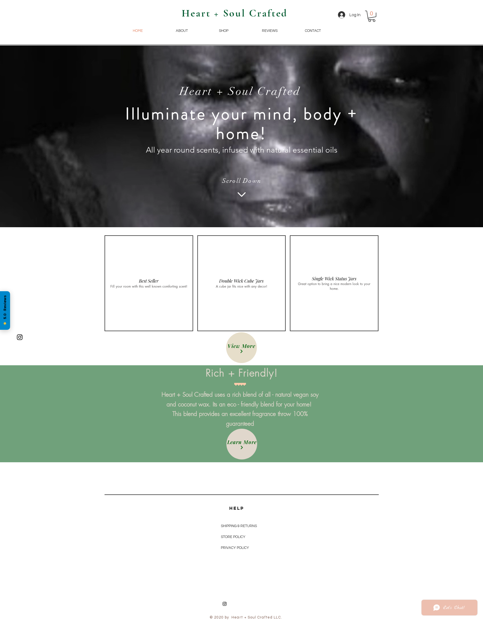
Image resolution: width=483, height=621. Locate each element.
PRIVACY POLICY (235, 548)
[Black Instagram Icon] (19, 337)
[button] (371, 16)
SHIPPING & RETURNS (239, 526)
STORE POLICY (233, 537)
